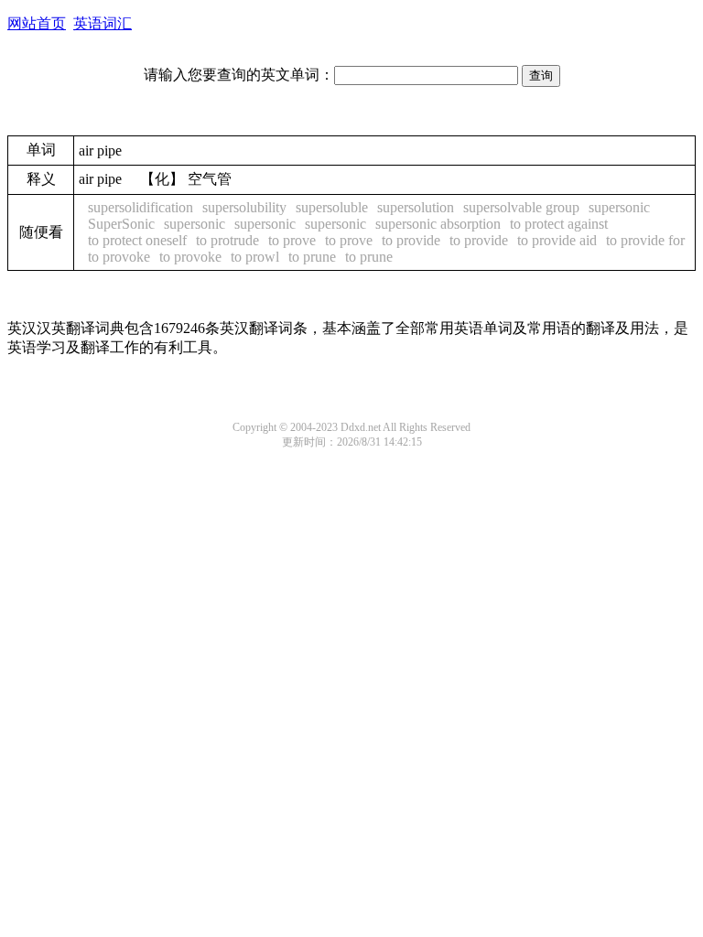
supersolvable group (521, 207)
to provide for (645, 240)
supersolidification (140, 207)
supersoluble (332, 207)
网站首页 (36, 23)
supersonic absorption (438, 224)
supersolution (415, 207)
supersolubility (244, 207)
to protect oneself (137, 240)
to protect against (559, 224)
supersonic (619, 207)
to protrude (227, 240)
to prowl (255, 256)
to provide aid (557, 240)
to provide (411, 240)
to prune (312, 256)
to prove (292, 240)
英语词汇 (102, 23)
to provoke (119, 256)
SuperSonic (121, 224)
